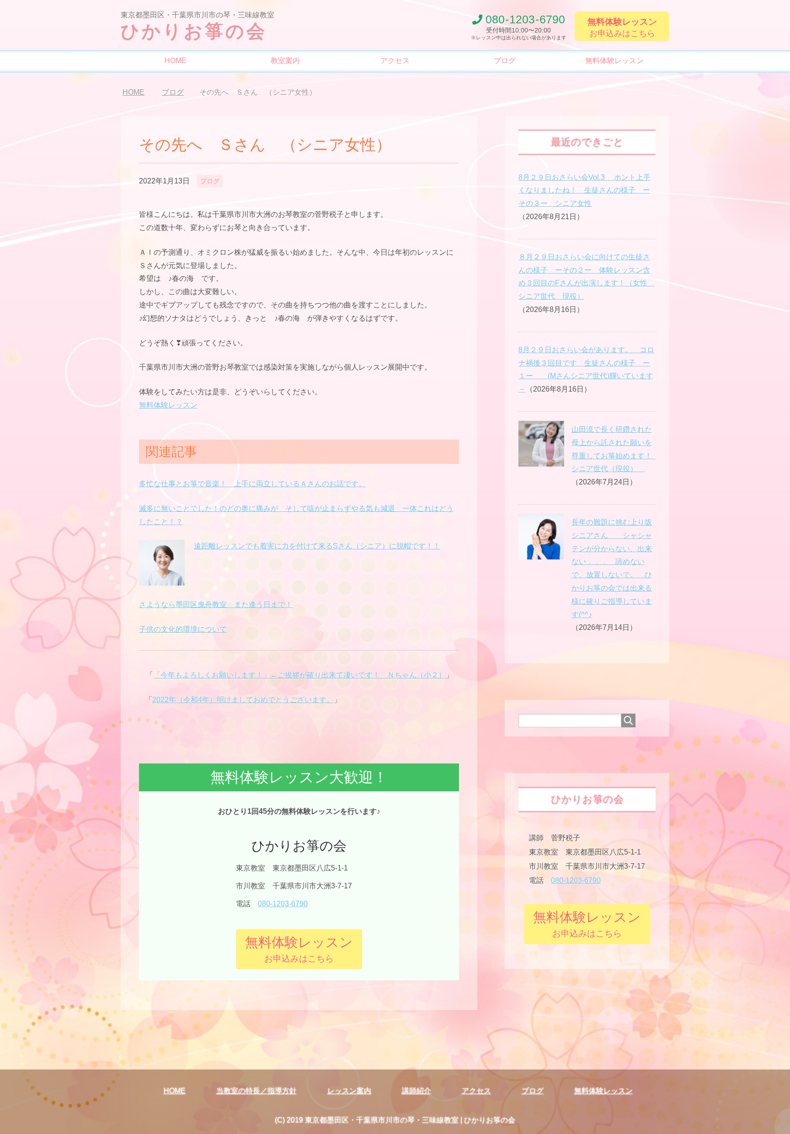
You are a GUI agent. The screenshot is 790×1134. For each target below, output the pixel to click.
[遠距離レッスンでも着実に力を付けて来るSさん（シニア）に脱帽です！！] (162, 580)
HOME (176, 60)
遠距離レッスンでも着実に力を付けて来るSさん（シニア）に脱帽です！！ (317, 546)
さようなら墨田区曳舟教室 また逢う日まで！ (216, 604)
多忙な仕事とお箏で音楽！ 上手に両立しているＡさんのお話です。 (252, 484)
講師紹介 (416, 1091)
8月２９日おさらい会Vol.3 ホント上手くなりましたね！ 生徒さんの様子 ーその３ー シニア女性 (584, 190)
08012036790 (525, 19)
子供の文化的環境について (183, 629)
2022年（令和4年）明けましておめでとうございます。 (243, 700)
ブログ (505, 60)
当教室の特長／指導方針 (256, 1091)
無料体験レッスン (614, 60)
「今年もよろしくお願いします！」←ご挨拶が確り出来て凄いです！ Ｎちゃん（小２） (299, 675)
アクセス (395, 60)
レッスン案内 (349, 1091)
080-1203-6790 (283, 904)
